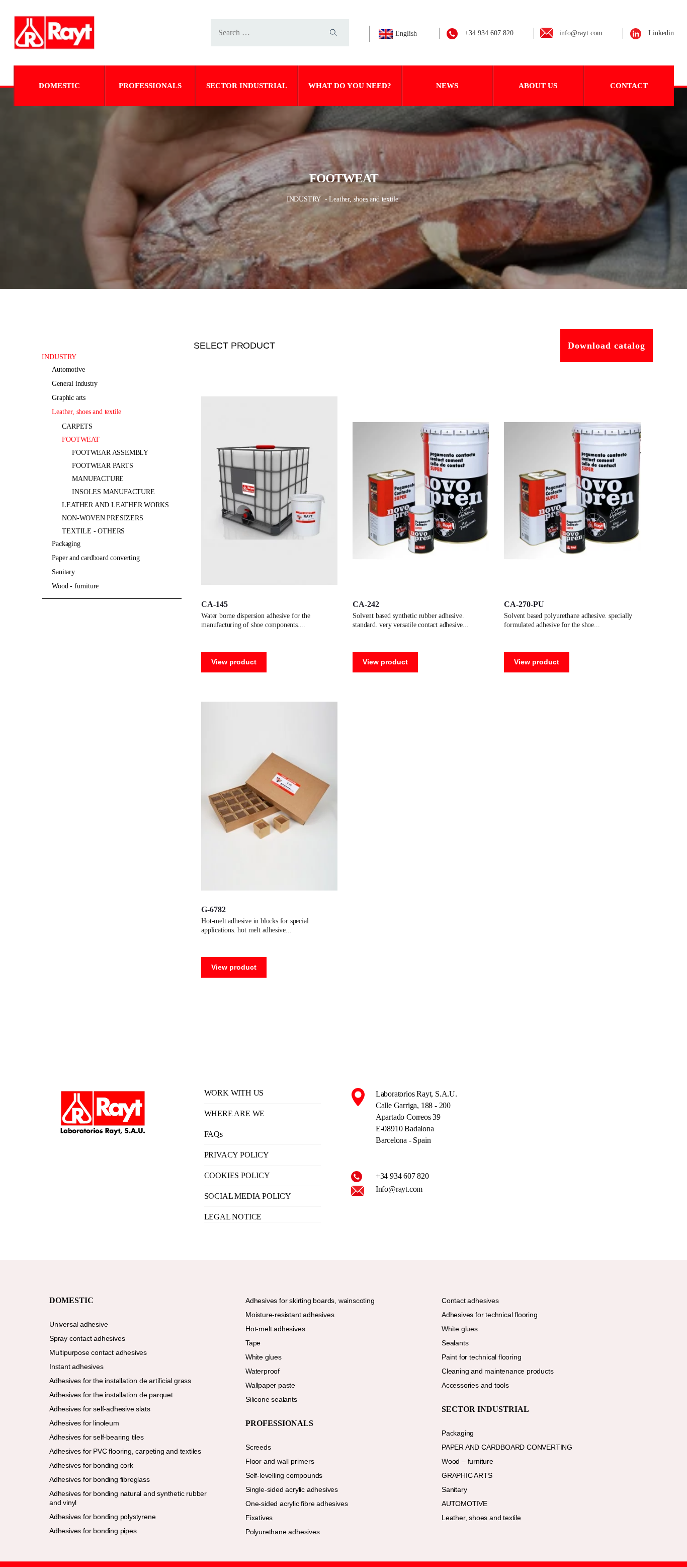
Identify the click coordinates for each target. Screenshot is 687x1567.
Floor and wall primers (279, 1461)
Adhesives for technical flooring (490, 1315)
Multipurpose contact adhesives (98, 1352)
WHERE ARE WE (234, 1113)
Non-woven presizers (102, 518)
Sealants (455, 1343)
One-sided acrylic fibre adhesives (296, 1504)
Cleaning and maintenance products (497, 1371)
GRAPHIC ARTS (68, 397)
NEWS (447, 86)
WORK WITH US (234, 1092)
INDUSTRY (305, 199)
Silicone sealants (271, 1399)
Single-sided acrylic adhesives (291, 1489)
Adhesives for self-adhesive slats (99, 1409)
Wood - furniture (75, 586)
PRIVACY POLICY (236, 1154)
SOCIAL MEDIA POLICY (247, 1196)
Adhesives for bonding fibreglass (99, 1479)
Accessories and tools (475, 1385)
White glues (263, 1357)
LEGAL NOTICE (233, 1216)
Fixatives (259, 1518)
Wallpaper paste (270, 1385)
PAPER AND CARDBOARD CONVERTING (95, 558)
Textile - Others (93, 531)
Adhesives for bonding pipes (93, 1531)
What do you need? (349, 86)
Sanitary (63, 572)
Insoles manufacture (113, 492)
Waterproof (262, 1371)
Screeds (258, 1447)
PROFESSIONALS (150, 86)
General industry (75, 383)
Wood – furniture (467, 1461)
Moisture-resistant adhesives (289, 1315)
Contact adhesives (470, 1301)
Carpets (77, 426)
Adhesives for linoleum (84, 1423)
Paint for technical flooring (481, 1357)
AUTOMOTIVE (68, 369)
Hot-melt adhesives (275, 1329)
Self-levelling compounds (283, 1475)
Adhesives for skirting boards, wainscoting (310, 1301)
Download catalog (606, 345)
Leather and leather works (115, 505)
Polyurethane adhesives (282, 1532)
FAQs (213, 1134)
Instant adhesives (76, 1366)
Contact (629, 86)
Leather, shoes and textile (86, 412)
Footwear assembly (110, 452)
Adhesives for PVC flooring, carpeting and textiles (125, 1451)
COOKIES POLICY (237, 1175)
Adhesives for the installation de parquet (111, 1395)
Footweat (80, 439)
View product (233, 662)
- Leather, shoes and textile (361, 199)
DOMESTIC (59, 86)
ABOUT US (538, 86)
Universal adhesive (78, 1324)
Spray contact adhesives (87, 1338)
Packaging (66, 544)
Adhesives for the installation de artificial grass (120, 1381)
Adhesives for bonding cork (91, 1465)
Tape (253, 1343)
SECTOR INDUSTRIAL (246, 86)
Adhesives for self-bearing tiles (96, 1437)
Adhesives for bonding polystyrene (102, 1517)
